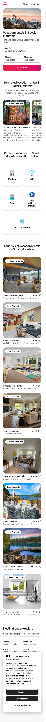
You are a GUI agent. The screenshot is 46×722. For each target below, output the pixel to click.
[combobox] (22, 50)
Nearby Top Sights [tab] (32, 634)
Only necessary (22, 699)
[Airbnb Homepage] (5, 4)
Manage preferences (22, 705)
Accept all (22, 692)
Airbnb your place (31, 4)
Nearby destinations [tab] (11, 634)
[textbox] (12, 59)
